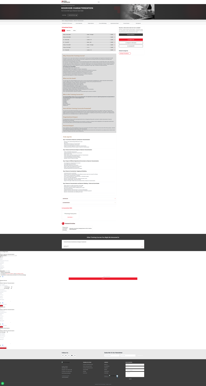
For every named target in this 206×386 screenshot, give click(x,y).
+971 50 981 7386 (69, 369)
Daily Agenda (138, 23)
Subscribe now (140, 355)
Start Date (2, 287)
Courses (110, 2)
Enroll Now (64, 15)
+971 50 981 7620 (68, 371)
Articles (105, 369)
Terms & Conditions (10, 273)
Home (63, 20)
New (99, 2)
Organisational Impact (115, 23)
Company (138, 2)
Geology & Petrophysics (69, 20)
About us (106, 364)
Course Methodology (102, 23)
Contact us (106, 367)
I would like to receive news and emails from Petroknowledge (13, 274)
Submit (103, 278)
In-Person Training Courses (88, 364)
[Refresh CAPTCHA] (3, 276)
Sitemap (84, 371)
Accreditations (106, 366)
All (63, 30)
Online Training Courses (87, 366)
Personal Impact (126, 23)
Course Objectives (79, 23)
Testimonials (106, 371)
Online (74, 30)
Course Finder (104, 2)
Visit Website (69, 217)
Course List (85, 372)
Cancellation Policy (19, 273)
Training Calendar (123, 2)
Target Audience (91, 23)
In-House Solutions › (131, 34)
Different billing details (5, 272)
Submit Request (3, 348)
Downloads (106, 372)
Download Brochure (72, 15)
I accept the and (12, 273)
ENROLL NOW (140, 4)
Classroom (68, 30)
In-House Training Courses (88, 367)
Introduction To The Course (67, 23)
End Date (2, 288)
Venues (116, 2)
